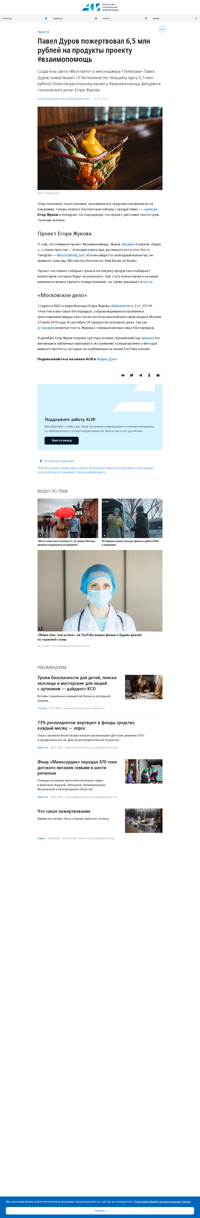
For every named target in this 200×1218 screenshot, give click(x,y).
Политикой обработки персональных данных (163, 1201)
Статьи (42, 708)
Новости (43, 31)
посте (148, 282)
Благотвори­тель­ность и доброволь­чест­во (64, 98)
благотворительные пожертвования (112, 468)
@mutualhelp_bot (71, 255)
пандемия (68, 472)
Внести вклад (61, 440)
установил (46, 328)
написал (150, 209)
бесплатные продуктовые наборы (66, 468)
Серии (41, 838)
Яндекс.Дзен (107, 359)
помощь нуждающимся (90, 472)
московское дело (49, 472)
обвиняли (118, 306)
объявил (127, 244)
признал (147, 338)
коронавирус (145, 468)
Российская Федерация (59, 461)
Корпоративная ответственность (71, 646)
